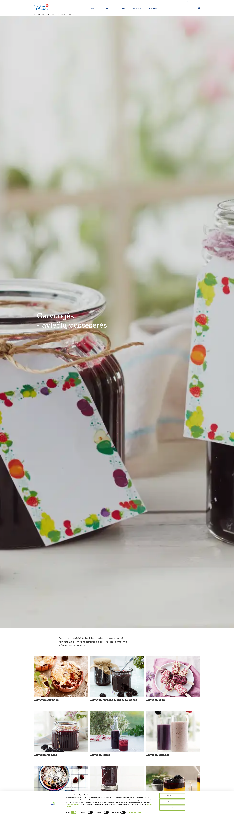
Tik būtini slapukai (172, 808)
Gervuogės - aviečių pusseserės (63, 14)
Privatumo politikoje (72, 804)
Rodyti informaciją (135, 812)
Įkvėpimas (46, 14)
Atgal (38, 14)
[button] (90, 8)
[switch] (90, 812)
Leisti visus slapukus (172, 796)
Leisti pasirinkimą (172, 802)
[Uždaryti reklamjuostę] (189, 794)
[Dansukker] (41, 8)
